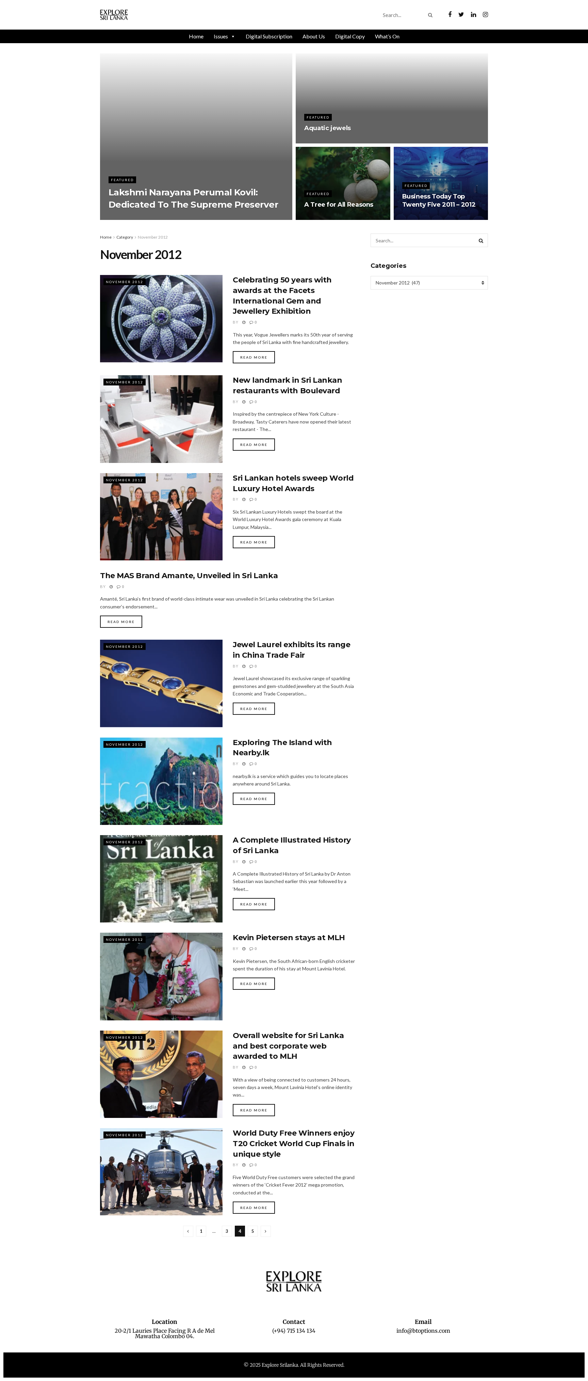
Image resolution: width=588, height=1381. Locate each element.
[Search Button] (432, 15)
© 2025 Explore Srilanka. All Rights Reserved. (294, 1365)
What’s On (387, 36)
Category (124, 237)
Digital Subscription (269, 36)
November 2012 (153, 237)
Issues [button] (221, 36)
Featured (122, 180)
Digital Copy (350, 36)
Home (196, 36)
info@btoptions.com (423, 1330)
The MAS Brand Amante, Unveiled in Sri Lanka (189, 575)
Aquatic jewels (327, 128)
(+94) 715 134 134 (293, 1330)
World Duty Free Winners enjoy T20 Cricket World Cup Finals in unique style (293, 1143)
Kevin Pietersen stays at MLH (289, 937)
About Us (314, 36)
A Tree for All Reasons (338, 204)
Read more (253, 357)
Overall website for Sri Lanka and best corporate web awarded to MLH (288, 1046)
